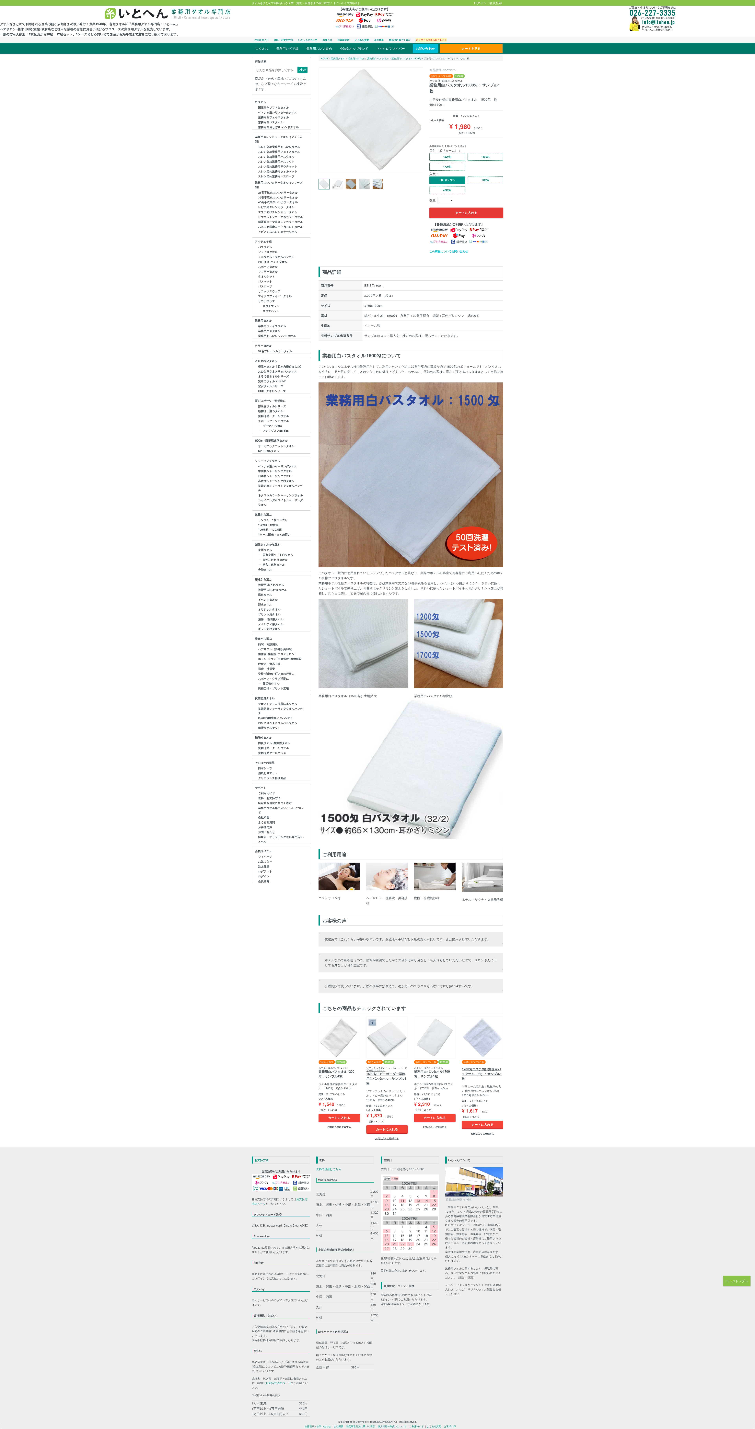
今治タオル (265, 569)
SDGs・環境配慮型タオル (271, 440)
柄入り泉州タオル (274, 564)
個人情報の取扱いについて (392, 1426)
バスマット (265, 281)
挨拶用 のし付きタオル (272, 590)
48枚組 (447, 190)
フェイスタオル (268, 252)
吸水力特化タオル (266, 361)
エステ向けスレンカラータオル (277, 212)
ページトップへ (737, 1281)
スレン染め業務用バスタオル (276, 156)
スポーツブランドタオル (273, 421)
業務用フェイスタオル (272, 326)
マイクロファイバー (390, 48)
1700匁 (447, 166)
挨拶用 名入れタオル (271, 585)
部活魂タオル (271, 683)
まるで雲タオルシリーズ (273, 376)
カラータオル (263, 345)
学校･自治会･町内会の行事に (276, 673)
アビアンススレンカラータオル (277, 231)
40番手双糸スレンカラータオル (278, 202)
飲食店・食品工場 (269, 664)
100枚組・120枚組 (270, 529)
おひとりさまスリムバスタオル (277, 371)
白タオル (262, 48)
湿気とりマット (268, 773)
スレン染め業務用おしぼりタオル (279, 147)
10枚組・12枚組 (268, 525)
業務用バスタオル (269, 331)
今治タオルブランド (354, 48)
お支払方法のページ (278, 1383)
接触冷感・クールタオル (273, 416)
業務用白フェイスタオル (273, 117)
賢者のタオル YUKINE (272, 381)
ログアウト (265, 871)
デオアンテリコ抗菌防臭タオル (277, 704)
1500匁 (485, 156)
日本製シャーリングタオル (275, 476)
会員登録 (495, 3)
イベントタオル (268, 599)
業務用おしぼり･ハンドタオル (277, 336)
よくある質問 (362, 40)
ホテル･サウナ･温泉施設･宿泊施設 (279, 659)
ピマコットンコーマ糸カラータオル (280, 217)
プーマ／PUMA (272, 426)
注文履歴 (263, 866)
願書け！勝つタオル (270, 411)
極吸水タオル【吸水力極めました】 (280, 366)
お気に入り (265, 861)
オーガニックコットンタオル (276, 446)
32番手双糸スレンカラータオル (278, 197)
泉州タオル (265, 550)
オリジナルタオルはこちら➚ (431, 40)
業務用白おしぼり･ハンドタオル (278, 127)
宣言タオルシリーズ (270, 386)
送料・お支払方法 (283, 40)
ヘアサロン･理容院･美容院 (275, 649)
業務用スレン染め (319, 48)
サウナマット (271, 306)
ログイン (480, 3)
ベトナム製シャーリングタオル (277, 466)
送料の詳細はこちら (328, 1169)
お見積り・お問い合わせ (318, 1426)
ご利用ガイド (261, 40)
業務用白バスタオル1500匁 (406, 58)
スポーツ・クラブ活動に (273, 678)
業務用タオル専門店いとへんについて (280, 810)
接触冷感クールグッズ (272, 753)
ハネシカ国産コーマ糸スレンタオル (280, 227)
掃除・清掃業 (266, 669)
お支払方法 (262, 1160)
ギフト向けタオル (269, 629)
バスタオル (265, 247)
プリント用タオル (269, 614)
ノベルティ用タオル (270, 624)
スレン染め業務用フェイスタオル (279, 151)
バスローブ (265, 286)
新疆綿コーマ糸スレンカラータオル (280, 222)
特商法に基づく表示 (400, 40)
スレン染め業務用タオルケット (277, 171)
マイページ (265, 856)
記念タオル (265, 604)
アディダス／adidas (276, 431)
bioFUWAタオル (268, 451)
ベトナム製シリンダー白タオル (277, 112)
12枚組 (486, 180)
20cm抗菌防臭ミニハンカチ (275, 718)
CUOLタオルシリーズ (272, 391)
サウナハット (271, 311)
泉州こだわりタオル (275, 559)
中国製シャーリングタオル (275, 471)
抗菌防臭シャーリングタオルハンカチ (280, 488)
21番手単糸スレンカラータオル (278, 192)
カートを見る (471, 48)
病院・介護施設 (268, 644)
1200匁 (447, 156)
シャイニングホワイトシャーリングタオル (280, 502)
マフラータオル (268, 271)
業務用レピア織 (287, 48)
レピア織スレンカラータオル (276, 207)
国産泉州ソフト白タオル (273, 107)
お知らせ (327, 40)
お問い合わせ (425, 48)
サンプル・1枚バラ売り (273, 520)
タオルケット (266, 276)
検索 (302, 69)
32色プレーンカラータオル (275, 351)
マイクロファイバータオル (275, 296)
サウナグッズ (266, 301)
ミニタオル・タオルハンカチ (276, 257)
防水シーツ (265, 768)
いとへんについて (308, 40)
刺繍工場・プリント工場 (273, 688)
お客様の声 (343, 40)
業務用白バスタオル (270, 122)
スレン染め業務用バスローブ (276, 176)
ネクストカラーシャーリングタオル (280, 495)
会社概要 (379, 40)
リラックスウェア (269, 291)
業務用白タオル (356, 58)
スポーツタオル (268, 266)
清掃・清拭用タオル (270, 619)
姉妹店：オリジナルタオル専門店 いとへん (281, 839)
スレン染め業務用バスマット (276, 161)
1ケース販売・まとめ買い (274, 534)
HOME (324, 58)
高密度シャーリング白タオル (276, 481)
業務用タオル (263, 320)
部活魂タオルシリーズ (272, 406)
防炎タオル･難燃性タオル (274, 743)
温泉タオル (265, 594)
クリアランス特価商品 (272, 778)
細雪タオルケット (269, 728)
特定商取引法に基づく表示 (275, 803)
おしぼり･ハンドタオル (272, 262)
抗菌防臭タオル (264, 698)
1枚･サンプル (447, 180)
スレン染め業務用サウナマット (277, 166)
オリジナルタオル (269, 609)
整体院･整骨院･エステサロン (276, 654)
